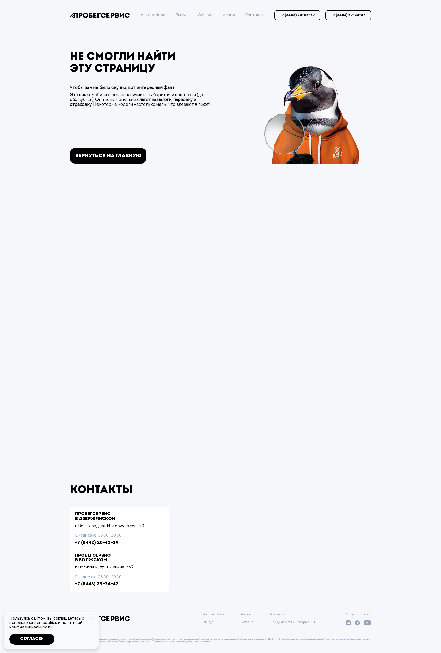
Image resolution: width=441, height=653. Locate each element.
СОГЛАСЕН (32, 639)
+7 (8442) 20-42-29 (97, 543)
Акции (229, 15)
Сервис (205, 15)
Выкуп (181, 15)
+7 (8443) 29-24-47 (96, 584)
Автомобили (152, 15)
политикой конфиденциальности (45, 625)
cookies (50, 623)
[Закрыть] (91, 618)
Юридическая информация (292, 622)
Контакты (254, 15)
